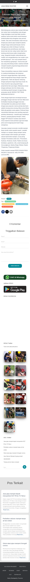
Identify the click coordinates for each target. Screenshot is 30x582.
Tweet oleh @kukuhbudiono (11, 346)
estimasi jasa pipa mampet (8, 204)
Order (4, 570)
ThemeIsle (20, 578)
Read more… (6, 509)
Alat (10, 574)
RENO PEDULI (22, 566)
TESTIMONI (11, 570)
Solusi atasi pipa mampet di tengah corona (14, 453)
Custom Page (13, 2)
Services (25, 570)
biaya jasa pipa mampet (10, 201)
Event (18, 570)
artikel (9, 198)
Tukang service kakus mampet (11, 462)
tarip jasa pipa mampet (7, 206)
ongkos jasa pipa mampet (22, 204)
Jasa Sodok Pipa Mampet (10, 566)
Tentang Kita (17, 574)
